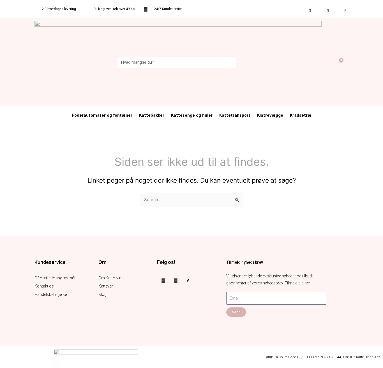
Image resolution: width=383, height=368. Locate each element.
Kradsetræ (301, 115)
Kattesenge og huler (192, 115)
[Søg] (230, 62)
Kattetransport (234, 115)
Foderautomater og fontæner (102, 115)
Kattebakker (151, 115)
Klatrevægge (270, 115)
